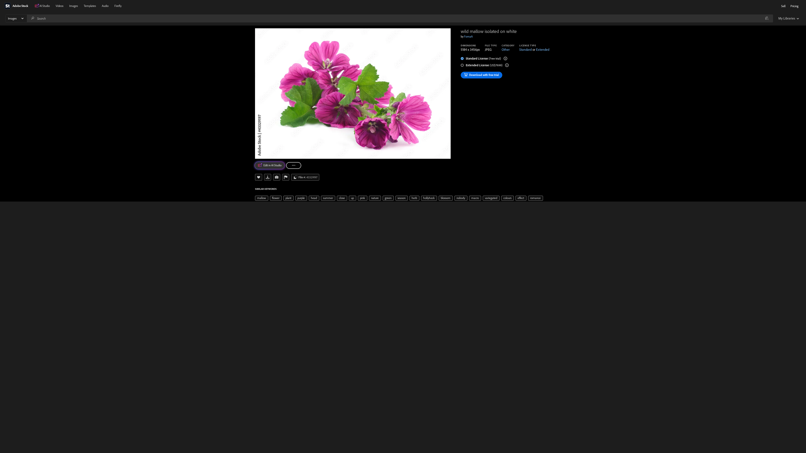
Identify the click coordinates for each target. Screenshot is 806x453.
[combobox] (399, 18)
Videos (59, 6)
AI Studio (44, 6)
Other (506, 49)
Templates (90, 6)
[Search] (32, 18)
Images (73, 6)
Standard (525, 49)
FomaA (468, 36)
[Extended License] (506, 65)
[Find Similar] (276, 177)
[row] (261, 198)
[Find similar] (766, 18)
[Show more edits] (293, 165)
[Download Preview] (267, 177)
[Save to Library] (258, 177)
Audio (105, 6)
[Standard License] (505, 58)
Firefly (118, 6)
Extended (542, 49)
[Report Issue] (285, 177)
